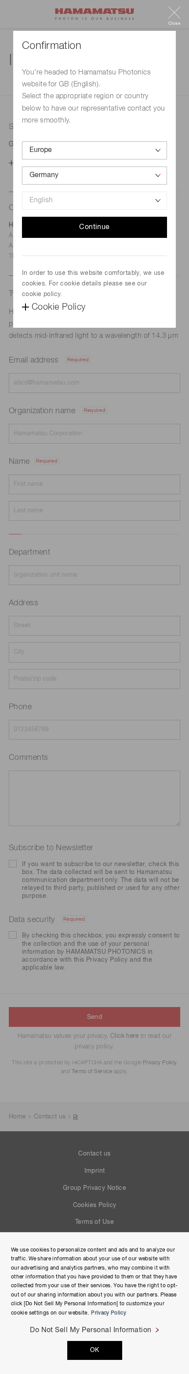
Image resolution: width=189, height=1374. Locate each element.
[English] (94, 201)
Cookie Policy (58, 307)
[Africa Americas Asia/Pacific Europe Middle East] (94, 150)
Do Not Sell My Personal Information (91, 1330)
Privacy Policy (108, 1313)
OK (94, 1350)
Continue (94, 227)
